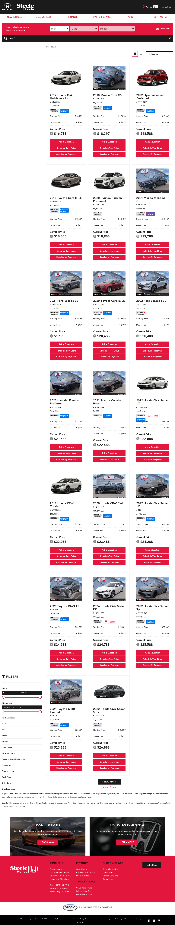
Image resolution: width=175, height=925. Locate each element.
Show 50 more (109, 787)
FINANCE (73, 17)
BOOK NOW (48, 842)
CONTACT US (160, 17)
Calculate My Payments (66, 154)
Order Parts (108, 872)
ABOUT (131, 17)
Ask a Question (66, 142)
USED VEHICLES (44, 17)
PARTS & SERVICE (102, 17)
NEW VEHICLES (14, 17)
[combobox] (59, 28)
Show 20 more (109, 782)
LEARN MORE (127, 842)
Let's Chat (152, 865)
